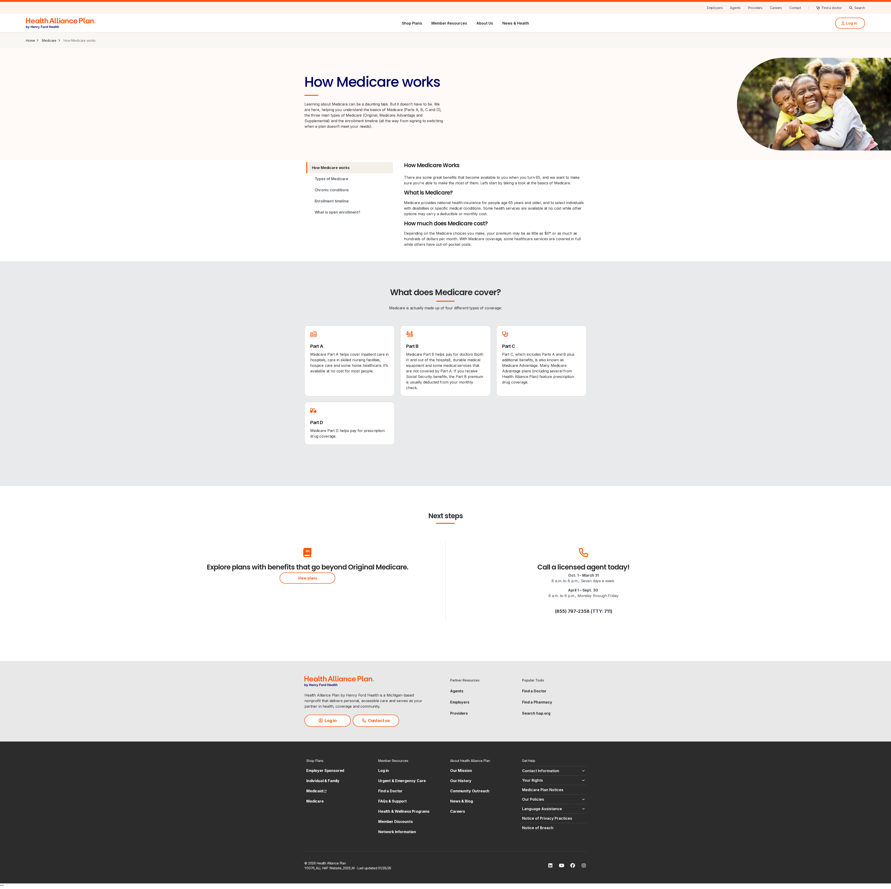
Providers (459, 713)
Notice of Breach (537, 827)
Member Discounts (395, 821)
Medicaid (316, 791)
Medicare (49, 40)
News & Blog (461, 801)
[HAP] (61, 22)
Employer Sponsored (325, 770)
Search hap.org (536, 713)
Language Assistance (542, 808)
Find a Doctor (534, 691)
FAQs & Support (392, 801)
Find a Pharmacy (537, 702)
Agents (456, 691)
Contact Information (540, 770)
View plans (307, 578)
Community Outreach (469, 791)
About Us (484, 23)
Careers (457, 811)
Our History (460, 780)
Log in (383, 770)
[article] (349, 361)
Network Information (397, 831)
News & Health (515, 23)
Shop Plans (412, 23)
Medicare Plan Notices (542, 789)
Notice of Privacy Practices (547, 818)
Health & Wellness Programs (403, 811)
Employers (459, 702)
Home (30, 40)
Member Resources (449, 23)
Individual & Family (322, 780)
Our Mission (461, 770)
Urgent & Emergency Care (402, 780)
